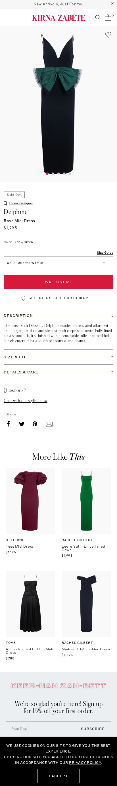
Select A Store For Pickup (59, 298)
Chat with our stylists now (25, 400)
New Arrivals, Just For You (59, 4)
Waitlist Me (58, 282)
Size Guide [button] (105, 253)
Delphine (16, 212)
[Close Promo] (112, 4)
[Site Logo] (58, 17)
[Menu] (9, 17)
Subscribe (93, 729)
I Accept (58, 776)
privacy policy (85, 762)
